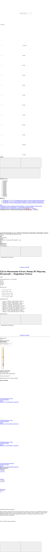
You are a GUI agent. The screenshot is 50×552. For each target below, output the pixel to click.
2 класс (4, 183)
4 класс (4, 186)
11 (4, 471)
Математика (2, 489)
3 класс (4, 185)
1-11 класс (5, 181)
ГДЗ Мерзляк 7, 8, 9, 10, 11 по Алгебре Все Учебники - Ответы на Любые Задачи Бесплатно (23, 201)
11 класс (5, 195)
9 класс (4, 193)
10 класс (5, 194)
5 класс (4, 187)
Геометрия (2, 469)
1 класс (4, 182)
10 (3, 471)
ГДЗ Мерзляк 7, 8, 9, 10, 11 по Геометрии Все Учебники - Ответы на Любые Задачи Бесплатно (23, 200)
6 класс (4, 189)
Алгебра (2, 479)
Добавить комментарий (5, 370)
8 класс (4, 191)
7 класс (4, 190)
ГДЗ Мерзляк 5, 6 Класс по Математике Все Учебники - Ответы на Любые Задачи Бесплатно (23, 202)
